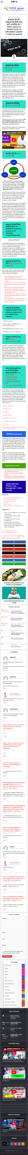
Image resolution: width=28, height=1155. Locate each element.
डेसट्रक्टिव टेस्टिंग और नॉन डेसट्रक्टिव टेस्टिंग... (16, 1035)
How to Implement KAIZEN (12, 340)
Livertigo (20, 1150)
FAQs (14, 1152)
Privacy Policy (24, 1152)
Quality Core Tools (15, 646)
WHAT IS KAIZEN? (11, 537)
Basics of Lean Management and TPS (13, 497)
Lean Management (15, 17)
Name (4, 932)
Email (4, 939)
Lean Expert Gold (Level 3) (10, 501)
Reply (5, 670)
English (12, 610)
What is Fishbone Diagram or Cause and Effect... (15, 1017)
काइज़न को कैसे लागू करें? (7, 538)
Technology (20, 644)
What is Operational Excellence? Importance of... (18, 626)
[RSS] (23, 1144)
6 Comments (6, 36)
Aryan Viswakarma (15, 36)
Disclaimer (18, 1152)
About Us (3, 1152)
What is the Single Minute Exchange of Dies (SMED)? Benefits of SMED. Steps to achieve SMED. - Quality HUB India (14, 898)
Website (4, 945)
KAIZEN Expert (7, 504)
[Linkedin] (19, 1144)
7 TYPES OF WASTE (7, 535)
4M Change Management (17, 638)
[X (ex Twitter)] (8, 1144)
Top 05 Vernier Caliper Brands (16, 1029)
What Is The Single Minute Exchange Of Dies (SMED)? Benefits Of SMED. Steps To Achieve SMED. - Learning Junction (14, 878)
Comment (4, 918)
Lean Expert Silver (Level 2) (10, 499)
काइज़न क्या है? (16, 538)
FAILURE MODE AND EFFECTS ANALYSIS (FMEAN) (17, 634)
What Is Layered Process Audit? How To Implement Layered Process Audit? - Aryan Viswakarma (13, 726)
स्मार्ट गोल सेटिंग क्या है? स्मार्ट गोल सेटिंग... (15, 1023)
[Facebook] (11, 1144)
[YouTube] (15, 1144)
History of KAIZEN (12, 105)
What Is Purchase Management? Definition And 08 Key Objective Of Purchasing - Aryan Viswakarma (12, 829)
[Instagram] (4, 1144)
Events (10, 1152)
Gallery (7, 1152)
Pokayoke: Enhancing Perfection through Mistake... (18, 612)
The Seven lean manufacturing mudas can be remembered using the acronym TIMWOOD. (13, 379)
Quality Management (18, 617)
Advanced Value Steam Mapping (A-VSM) (13, 505)
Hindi (9, 17)
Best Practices (14, 624)
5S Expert (6, 502)
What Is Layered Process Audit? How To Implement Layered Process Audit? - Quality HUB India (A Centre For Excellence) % (13, 745)
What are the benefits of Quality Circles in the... (17, 619)
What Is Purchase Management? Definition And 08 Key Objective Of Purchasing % (12, 764)
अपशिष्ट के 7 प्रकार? (21, 537)
